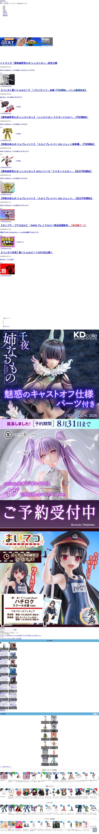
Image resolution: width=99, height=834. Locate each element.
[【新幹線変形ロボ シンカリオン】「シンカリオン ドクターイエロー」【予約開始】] (7, 138)
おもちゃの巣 (10, 638)
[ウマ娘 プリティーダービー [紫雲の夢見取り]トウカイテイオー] (33, 779)
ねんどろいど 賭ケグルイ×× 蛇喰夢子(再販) (33, 797)
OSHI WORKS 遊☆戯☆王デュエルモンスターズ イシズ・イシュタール (63, 781)
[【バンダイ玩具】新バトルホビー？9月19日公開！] (7, 274)
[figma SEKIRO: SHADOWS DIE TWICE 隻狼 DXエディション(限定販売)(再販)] (86, 795)
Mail (4, 7)
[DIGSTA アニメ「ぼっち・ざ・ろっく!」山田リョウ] (54, 736)
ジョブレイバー (24, 151)
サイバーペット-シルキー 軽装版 (45, 756)
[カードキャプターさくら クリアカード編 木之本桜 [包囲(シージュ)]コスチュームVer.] (54, 753)
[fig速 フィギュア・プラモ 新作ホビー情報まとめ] (2, 0)
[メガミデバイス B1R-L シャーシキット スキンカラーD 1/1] (71, 811)
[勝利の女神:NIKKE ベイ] (93, 779)
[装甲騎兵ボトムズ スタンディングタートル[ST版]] (86, 811)
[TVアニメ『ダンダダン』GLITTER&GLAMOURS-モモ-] (63, 827)
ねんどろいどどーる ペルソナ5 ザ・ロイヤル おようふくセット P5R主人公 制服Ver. (48, 797)
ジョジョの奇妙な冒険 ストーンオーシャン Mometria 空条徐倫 (71, 830)
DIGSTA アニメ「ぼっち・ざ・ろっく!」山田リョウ (54, 739)
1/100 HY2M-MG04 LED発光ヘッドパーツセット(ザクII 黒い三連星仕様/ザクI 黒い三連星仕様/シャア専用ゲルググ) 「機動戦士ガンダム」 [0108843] (13, 699)
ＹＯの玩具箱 (17, 638)
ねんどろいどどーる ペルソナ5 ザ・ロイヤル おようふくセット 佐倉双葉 (56, 797)
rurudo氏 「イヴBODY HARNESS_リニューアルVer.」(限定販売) (26, 781)
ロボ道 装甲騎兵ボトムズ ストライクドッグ (78, 814)
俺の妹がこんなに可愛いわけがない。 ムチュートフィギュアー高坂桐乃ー (11, 830)
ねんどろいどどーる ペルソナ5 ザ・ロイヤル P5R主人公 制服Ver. (41, 797)
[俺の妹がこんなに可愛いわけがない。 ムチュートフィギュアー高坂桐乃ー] (11, 827)
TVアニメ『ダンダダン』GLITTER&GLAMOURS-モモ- (63, 830)
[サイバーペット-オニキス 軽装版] (54, 720)
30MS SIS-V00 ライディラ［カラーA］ (4, 649)
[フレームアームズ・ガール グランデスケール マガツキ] (56, 811)
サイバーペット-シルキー (45, 764)
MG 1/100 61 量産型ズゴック (12, 674)
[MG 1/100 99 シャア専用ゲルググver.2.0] (13, 646)
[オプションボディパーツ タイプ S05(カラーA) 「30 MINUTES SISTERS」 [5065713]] (4, 705)
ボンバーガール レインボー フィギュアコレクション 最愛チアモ (86, 830)
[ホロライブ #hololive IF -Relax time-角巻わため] (78, 827)
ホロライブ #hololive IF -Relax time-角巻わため (78, 830)
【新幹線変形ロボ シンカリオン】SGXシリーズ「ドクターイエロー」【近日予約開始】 (46, 171)
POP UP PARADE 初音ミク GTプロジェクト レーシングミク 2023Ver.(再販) (54, 764)
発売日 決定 (2, 780)
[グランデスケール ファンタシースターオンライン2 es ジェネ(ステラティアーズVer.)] (41, 811)
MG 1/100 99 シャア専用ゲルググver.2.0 (12, 649)
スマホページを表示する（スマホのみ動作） (11, 635)
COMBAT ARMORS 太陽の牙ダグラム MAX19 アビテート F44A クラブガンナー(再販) (11, 814)
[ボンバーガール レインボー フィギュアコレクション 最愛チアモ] (86, 827)
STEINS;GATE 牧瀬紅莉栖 (45, 731)
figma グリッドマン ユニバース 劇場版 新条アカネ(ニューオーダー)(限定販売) (93, 797)
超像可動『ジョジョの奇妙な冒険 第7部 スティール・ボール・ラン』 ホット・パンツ (71, 797)
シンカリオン (23, 70)
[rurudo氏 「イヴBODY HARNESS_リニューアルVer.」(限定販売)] (4, 779)
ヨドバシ (5, 14)
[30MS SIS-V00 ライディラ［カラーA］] (4, 646)
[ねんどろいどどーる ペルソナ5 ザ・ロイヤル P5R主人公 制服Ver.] (41, 795)
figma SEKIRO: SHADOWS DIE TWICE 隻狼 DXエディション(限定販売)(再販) (86, 797)
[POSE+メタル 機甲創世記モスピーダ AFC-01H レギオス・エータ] (4, 811)
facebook (5, 12)
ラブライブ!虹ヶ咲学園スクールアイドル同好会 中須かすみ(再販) (41, 781)
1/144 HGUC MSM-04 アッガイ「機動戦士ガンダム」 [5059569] (13, 691)
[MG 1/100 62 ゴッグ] (13, 680)
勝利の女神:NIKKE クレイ (86, 781)
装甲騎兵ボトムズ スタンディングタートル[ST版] (86, 814)
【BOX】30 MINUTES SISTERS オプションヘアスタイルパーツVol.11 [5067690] (4, 699)
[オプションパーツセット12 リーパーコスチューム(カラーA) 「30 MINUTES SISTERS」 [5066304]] (4, 680)
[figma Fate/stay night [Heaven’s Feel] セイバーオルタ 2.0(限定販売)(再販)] (78, 795)
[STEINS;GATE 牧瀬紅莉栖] (45, 728)
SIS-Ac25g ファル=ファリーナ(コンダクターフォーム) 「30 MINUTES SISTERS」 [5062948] (3, 666)
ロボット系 (49, 802)
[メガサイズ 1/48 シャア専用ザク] (13, 663)
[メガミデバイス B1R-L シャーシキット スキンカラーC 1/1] (63, 811)
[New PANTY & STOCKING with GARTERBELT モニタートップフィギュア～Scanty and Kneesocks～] (26, 827)
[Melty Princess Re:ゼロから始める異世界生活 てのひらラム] (18, 779)
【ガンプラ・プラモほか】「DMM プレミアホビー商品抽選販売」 (43, 225)
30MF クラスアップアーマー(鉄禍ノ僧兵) (93, 814)
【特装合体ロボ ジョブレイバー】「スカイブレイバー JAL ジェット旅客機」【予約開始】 (47, 144)
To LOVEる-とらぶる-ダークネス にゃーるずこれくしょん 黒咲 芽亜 (48, 830)
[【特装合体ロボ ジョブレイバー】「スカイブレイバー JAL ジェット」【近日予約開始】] (7, 219)
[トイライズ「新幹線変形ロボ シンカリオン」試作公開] (7, 84)
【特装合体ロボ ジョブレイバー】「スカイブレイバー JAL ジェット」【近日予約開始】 (46, 198)
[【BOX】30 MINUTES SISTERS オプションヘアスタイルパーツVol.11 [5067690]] (4, 697)
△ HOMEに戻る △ (6, 766)
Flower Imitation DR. (48, 780)
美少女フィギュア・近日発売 (49, 770)
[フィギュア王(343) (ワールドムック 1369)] (78, 779)
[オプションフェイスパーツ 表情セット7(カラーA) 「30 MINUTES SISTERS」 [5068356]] (4, 688)
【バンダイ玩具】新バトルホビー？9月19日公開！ (26, 252)
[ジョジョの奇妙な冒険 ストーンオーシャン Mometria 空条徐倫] (71, 827)
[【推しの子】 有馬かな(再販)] (11, 779)
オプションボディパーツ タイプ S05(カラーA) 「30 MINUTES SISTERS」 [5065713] (4, 708)
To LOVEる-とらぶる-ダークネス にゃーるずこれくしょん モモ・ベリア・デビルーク (41, 830)
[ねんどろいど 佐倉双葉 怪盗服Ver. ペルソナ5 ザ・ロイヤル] (26, 795)
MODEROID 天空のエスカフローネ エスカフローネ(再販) (18, 814)
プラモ (31, 232)
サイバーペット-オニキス (53, 731)
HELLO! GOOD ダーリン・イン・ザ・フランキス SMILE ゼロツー (18, 797)
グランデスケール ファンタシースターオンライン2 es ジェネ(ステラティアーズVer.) (41, 814)
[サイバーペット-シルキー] (45, 762)
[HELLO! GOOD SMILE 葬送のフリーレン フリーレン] (11, 795)
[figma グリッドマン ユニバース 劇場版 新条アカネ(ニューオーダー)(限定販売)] (93, 795)
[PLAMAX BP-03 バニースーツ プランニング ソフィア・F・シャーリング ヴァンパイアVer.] (33, 811)
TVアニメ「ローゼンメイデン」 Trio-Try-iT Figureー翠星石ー (56, 830)
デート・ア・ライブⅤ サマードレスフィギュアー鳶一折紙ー (3, 830)
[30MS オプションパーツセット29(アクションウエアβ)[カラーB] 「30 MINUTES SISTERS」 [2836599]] (4, 655)
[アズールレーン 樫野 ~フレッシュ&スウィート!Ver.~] (71, 779)
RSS (4, 8)
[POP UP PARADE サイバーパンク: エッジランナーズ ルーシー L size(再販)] (45, 736)
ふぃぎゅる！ (3, 638)
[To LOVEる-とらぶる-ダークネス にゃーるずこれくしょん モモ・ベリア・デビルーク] (41, 827)
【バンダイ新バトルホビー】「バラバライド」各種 (43, 90)
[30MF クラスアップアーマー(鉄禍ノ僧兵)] (93, 811)
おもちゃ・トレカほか (12, 70)
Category (2, 632)
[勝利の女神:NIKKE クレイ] (86, 779)
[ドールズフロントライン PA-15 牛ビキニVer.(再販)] (45, 720)
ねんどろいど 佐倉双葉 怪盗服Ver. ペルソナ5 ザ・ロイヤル (26, 797)
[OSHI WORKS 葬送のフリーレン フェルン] (56, 779)
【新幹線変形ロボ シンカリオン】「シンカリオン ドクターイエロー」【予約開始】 (44, 117)
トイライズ (31, 70)
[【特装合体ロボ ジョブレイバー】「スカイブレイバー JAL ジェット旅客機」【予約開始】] (7, 165)
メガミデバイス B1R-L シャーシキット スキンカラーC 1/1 (63, 814)
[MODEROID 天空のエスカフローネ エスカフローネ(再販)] (18, 811)
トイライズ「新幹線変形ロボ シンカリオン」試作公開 (28, 63)
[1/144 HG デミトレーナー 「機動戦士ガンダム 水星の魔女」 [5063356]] (13, 705)
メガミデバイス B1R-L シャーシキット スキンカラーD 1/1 (71, 814)
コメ (1, 73)
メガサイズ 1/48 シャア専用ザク (13, 666)
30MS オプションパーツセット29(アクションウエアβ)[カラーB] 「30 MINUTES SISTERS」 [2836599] (4, 657)
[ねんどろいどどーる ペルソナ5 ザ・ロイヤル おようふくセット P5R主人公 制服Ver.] (48, 795)
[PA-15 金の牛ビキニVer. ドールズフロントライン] (45, 745)
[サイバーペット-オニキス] (54, 728)
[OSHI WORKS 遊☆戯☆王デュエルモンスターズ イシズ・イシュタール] (63, 779)
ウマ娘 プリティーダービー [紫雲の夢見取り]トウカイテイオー (33, 781)
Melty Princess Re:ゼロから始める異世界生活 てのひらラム (18, 781)
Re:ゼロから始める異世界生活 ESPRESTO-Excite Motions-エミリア (33, 830)
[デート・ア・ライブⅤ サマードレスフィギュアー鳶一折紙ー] (4, 827)
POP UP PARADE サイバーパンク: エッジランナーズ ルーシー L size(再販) (45, 739)
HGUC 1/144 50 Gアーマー (12, 657)
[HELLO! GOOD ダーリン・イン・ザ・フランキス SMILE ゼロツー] (18, 795)
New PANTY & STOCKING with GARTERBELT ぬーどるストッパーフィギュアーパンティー (18, 830)
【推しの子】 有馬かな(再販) (11, 781)
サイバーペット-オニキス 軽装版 (53, 722)
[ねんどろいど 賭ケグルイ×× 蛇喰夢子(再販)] (33, 795)
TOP (1, 2)
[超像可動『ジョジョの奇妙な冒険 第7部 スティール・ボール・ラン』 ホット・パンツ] (71, 795)
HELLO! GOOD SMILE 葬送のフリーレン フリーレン (11, 797)
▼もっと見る (93, 827)
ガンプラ (36, 232)
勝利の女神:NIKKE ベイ (93, 781)
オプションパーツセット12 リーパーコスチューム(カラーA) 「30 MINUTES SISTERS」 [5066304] (4, 683)
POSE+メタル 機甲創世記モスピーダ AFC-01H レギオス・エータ (26, 814)
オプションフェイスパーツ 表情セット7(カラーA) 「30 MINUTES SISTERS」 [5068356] (4, 691)
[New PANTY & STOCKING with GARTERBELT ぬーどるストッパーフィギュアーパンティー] (18, 827)
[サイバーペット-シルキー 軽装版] (45, 753)
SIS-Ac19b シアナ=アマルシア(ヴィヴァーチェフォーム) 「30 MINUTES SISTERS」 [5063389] (3, 674)
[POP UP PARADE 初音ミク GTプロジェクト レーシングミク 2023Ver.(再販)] (54, 762)
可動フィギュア (49, 786)
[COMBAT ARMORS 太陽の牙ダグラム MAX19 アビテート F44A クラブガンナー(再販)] (11, 811)
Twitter (4, 11)
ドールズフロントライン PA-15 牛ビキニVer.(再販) (45, 722)
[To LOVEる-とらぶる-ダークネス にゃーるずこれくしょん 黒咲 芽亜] (48, 827)
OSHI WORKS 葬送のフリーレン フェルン (56, 781)
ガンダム (9, 232)
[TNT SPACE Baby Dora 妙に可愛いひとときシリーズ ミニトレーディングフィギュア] (4, 795)
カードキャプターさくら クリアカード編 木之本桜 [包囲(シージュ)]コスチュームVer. (54, 756)
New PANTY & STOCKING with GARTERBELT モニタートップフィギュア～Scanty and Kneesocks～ (26, 830)
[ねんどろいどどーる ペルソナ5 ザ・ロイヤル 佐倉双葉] (63, 795)
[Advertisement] (26, 49)
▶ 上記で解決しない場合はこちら (32, 635)
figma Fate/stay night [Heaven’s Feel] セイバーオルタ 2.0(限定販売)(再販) (78, 797)
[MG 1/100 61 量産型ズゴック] (13, 671)
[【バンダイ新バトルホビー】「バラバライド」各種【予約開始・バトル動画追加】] (7, 111)
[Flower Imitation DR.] (48, 779)
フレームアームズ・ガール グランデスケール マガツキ (56, 814)
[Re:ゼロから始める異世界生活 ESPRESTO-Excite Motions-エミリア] (33, 827)
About (4, 10)
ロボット (3, 70)
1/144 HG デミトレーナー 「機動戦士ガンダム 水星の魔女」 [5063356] (13, 708)
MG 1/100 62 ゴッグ (12, 682)
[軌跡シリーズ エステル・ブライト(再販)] (54, 745)
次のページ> (6, 326)
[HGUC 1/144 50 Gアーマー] (13, 655)
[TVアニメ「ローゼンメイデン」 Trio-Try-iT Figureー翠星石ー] (56, 827)
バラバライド (18, 97)
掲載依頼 (5, 15)
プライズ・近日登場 (49, 819)
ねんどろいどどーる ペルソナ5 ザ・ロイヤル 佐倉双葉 (63, 797)
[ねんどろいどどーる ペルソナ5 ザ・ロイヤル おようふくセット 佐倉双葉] (56, 795)
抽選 (27, 232)
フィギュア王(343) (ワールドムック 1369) (78, 781)
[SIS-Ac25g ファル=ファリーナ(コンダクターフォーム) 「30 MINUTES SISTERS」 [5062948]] (4, 663)
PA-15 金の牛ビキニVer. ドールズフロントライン (45, 748)
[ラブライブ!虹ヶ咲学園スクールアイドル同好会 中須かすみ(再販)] (41, 779)
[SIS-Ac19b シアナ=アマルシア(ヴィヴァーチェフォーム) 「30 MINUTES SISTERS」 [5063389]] (4, 671)
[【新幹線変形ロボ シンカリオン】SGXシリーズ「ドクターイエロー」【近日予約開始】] (7, 192)
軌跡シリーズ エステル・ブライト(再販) (54, 748)
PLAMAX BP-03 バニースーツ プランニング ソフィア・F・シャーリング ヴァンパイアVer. (33, 814)
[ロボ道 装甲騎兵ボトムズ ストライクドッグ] (78, 811)
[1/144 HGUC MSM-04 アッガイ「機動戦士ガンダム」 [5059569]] (13, 688)
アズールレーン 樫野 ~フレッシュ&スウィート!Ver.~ (71, 781)
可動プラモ (3, 232)
